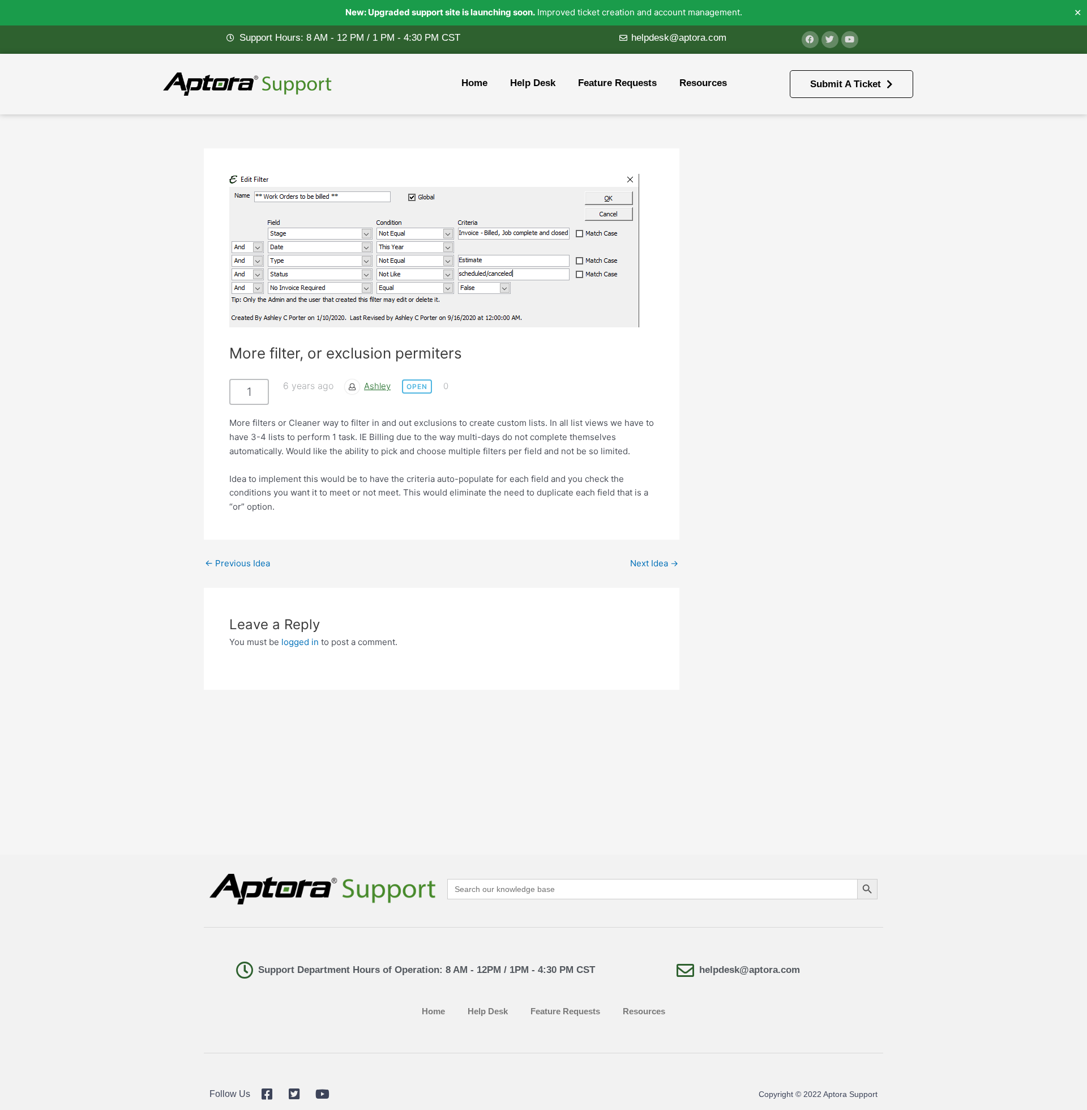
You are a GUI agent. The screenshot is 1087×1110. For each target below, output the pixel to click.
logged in (300, 642)
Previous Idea (237, 563)
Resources (703, 83)
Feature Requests (617, 83)
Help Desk (532, 83)
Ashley (377, 386)
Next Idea (654, 563)
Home (474, 83)
